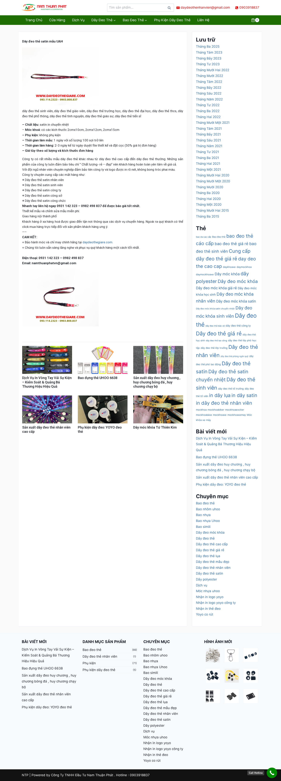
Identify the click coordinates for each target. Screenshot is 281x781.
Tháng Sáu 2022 (208, 93)
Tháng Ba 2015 (207, 216)
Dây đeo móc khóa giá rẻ (216, 288)
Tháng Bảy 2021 (208, 134)
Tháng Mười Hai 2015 (212, 210)
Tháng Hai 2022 (208, 117)
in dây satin (244, 395)
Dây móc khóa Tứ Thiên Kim (155, 427)
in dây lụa (220, 395)
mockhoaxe (220, 414)
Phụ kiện (89, 663)
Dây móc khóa (227, 274)
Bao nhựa (203, 515)
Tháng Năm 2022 (209, 99)
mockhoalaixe (204, 414)
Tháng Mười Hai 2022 (212, 70)
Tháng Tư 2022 (207, 105)
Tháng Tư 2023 (208, 64)
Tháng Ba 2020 (208, 193)
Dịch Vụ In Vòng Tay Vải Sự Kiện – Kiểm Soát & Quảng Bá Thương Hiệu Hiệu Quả (47, 382)
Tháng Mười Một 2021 (213, 123)
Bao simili (203, 527)
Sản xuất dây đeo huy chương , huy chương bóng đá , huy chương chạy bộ (156, 382)
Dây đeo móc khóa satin (236, 301)
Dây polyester (206, 579)
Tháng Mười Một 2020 (213, 181)
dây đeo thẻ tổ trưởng (231, 388)
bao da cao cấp (203, 237)
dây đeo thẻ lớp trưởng (214, 347)
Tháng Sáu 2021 (208, 140)
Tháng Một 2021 (208, 169)
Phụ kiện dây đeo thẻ (172, 20)
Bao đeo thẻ (218, 236)
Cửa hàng (57, 20)
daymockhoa (244, 266)
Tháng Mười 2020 (209, 187)
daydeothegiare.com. (98, 242)
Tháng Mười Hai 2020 (212, 175)
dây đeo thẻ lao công (216, 340)
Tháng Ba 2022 (207, 111)
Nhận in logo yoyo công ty (216, 603)
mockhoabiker (216, 409)
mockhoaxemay (236, 414)
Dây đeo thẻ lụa (208, 556)
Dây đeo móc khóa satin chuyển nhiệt (215, 308)
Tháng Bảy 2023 (208, 58)
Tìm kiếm (170, 9)
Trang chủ (33, 20)
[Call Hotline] (272, 773)
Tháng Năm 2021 (209, 146)
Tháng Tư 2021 (207, 152)
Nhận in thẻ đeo (208, 609)
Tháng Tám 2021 (209, 128)
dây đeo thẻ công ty (238, 325)
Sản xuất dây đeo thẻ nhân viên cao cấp (227, 477)
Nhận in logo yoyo (209, 597)
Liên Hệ (203, 20)
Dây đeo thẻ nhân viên (213, 568)
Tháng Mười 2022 (209, 76)
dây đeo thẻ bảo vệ (215, 325)
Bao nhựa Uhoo (208, 521)
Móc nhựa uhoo (208, 591)
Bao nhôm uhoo (208, 509)
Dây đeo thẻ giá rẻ (219, 333)
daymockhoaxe (205, 274)
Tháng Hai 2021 (208, 163)
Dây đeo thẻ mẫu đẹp (212, 562)
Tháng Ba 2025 (207, 46)
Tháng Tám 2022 (209, 82)
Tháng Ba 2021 (207, 158)
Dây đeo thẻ (205, 538)
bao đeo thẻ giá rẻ (231, 243)
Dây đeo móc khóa (238, 281)
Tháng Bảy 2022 (208, 88)
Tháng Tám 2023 (209, 52)
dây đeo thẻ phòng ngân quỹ (234, 356)
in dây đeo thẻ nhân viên (224, 403)
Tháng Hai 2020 (208, 199)
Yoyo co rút (204, 614)
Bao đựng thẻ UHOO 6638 (97, 378)
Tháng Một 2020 (209, 204)
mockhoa (201, 409)
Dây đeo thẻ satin (209, 573)
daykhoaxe (229, 266)
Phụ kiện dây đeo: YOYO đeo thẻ (221, 484)
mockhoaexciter (234, 409)
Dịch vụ (78, 20)
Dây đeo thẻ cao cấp (212, 544)
